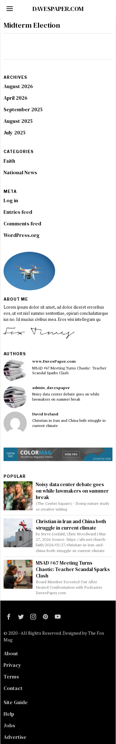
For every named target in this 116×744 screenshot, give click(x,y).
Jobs (9, 725)
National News (20, 172)
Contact (13, 688)
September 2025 (23, 109)
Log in (11, 200)
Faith (9, 160)
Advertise (15, 736)
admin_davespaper (51, 387)
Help (9, 713)
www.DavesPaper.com (54, 361)
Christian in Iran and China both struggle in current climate (69, 423)
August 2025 (18, 120)
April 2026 (15, 97)
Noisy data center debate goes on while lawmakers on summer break (66, 396)
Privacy (12, 664)
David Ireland (45, 414)
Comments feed (22, 223)
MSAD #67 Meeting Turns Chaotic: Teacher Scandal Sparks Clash (69, 370)
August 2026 (18, 86)
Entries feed (18, 211)
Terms (11, 676)
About (11, 653)
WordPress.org (21, 235)
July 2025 (14, 132)
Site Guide (16, 702)
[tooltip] (15, 370)
